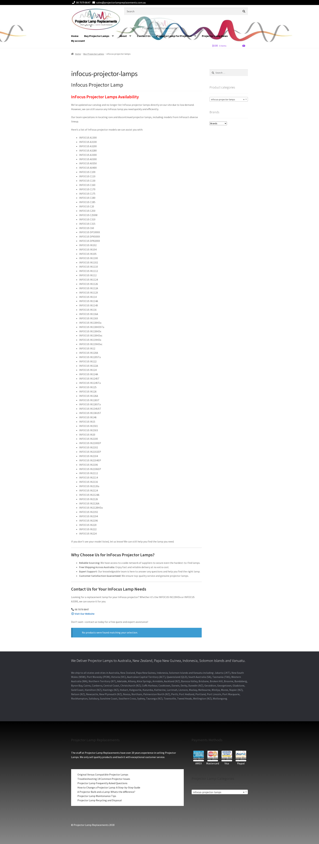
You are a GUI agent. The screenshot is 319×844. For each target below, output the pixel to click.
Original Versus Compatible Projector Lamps (102, 774)
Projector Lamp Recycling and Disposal (99, 800)
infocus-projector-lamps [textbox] (227, 99)
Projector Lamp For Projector (174, 36)
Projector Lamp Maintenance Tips (96, 796)
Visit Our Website (84, 613)
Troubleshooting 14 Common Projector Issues (103, 778)
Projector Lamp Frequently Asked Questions (102, 783)
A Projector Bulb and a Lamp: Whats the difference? (106, 791)
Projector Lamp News (215, 36)
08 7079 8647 (83, 2)
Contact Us (144, 36)
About (123, 36)
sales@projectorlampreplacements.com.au (121, 2)
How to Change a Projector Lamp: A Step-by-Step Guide (108, 787)
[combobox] (229, 99)
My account (78, 40)
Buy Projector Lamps (96, 36)
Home (74, 36)
